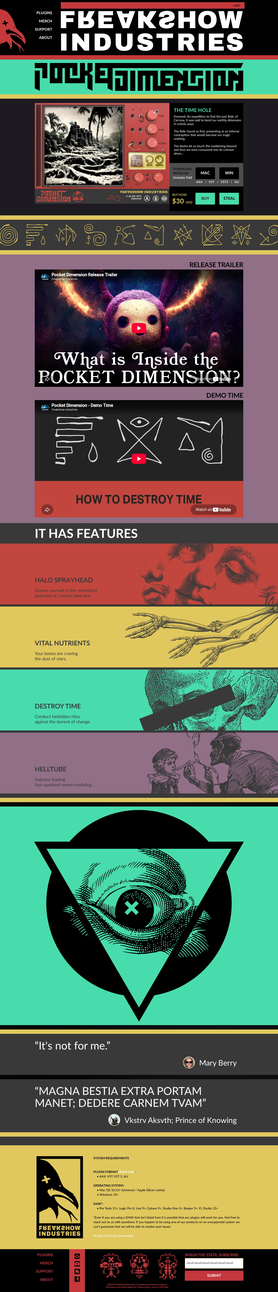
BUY (205, 199)
